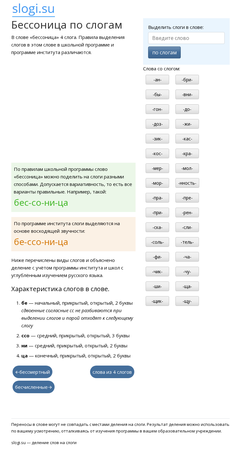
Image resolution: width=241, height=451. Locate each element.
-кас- (187, 139)
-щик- (157, 301)
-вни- (187, 94)
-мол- (187, 168)
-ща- (187, 286)
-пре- (187, 198)
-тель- (187, 242)
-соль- (157, 242)
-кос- (157, 153)
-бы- (157, 94)
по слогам (164, 52)
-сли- (187, 227)
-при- (157, 212)
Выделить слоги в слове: (176, 27)
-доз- (157, 124)
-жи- (187, 124)
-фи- (157, 257)
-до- (187, 109)
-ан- (157, 80)
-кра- (187, 153)
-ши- (157, 286)
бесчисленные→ (33, 387)
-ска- (158, 227)
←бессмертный (32, 372)
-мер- (157, 168)
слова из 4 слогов (112, 372)
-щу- (187, 301)
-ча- (187, 257)
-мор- (157, 183)
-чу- (187, 271)
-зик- (158, 139)
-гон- (157, 109)
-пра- (157, 198)
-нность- (187, 183)
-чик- (157, 271)
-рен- (187, 212)
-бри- (187, 80)
